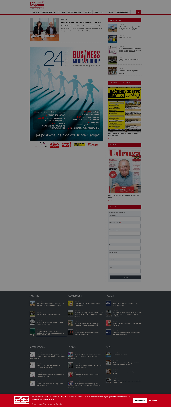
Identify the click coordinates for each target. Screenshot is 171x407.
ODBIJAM (153, 400)
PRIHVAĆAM (140, 400)
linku (52, 399)
